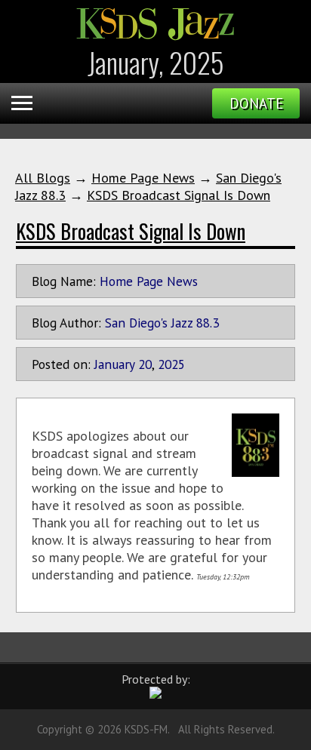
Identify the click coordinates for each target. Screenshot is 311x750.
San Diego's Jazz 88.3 (162, 322)
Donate (256, 103)
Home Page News (143, 177)
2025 (171, 364)
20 (145, 364)
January (114, 364)
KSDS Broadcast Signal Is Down (178, 195)
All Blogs (42, 177)
